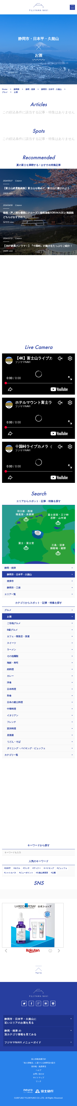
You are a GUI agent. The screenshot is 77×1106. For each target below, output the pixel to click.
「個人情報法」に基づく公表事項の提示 (38, 1063)
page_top (38, 970)
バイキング (49, 868)
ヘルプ (38, 1070)
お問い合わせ (38, 1074)
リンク (38, 1081)
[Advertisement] (38, 297)
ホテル (17, 868)
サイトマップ (38, 1078)
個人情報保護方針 (38, 1059)
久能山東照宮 (42, 873)
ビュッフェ (62, 868)
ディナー (37, 868)
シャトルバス (10, 873)
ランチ (27, 868)
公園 (54, 873)
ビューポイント (26, 873)
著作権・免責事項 (38, 1066)
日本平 (8, 868)
